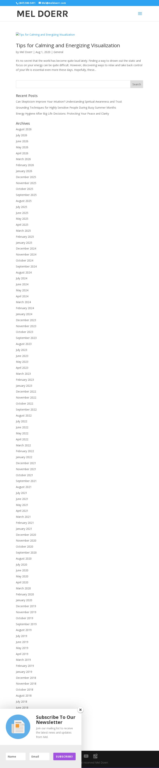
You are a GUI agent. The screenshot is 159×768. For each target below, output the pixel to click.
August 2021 (24, 487)
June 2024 (22, 284)
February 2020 (25, 594)
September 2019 (26, 624)
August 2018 (24, 695)
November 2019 (26, 612)
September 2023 (26, 338)
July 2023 (21, 350)
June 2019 (22, 642)
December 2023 (26, 320)
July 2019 (21, 636)
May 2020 (22, 576)
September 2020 (26, 552)
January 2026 (24, 171)
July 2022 (21, 421)
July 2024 (21, 278)
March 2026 (23, 159)
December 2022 (26, 391)
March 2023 (23, 373)
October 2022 (24, 403)
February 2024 (25, 308)
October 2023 (24, 332)
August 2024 (24, 272)
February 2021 (25, 523)
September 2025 (26, 195)
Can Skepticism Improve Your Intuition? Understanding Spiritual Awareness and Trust (69, 101)
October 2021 (24, 475)
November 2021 (26, 469)
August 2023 (24, 344)
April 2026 (22, 153)
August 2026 (24, 129)
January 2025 (24, 242)
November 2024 (26, 254)
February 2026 (25, 165)
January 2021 (24, 529)
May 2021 (22, 505)
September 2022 (26, 409)
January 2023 (24, 385)
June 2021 (22, 499)
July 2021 (21, 493)
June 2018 (22, 707)
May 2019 (22, 648)
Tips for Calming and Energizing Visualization (68, 45)
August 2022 (24, 415)
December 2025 (26, 177)
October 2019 (24, 618)
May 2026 (22, 147)
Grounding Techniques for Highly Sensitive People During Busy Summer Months (66, 107)
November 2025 (26, 183)
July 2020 (21, 564)
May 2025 (22, 218)
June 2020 (22, 570)
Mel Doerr (26, 52)
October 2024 (24, 260)
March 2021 (23, 517)
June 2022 (22, 427)
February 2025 (25, 236)
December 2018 (26, 678)
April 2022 (22, 439)
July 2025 (21, 207)
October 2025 (24, 189)
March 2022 (23, 445)
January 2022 (24, 457)
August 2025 (24, 201)
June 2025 (22, 213)
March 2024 (23, 302)
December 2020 (26, 535)
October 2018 (24, 689)
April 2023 (22, 367)
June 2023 (22, 356)
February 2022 (25, 451)
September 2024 (26, 266)
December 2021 (26, 463)
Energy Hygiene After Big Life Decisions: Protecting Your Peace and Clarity (62, 113)
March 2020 (23, 588)
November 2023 (26, 326)
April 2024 (22, 296)
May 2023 (22, 361)
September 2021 (26, 481)
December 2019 (26, 606)
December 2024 (26, 248)
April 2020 (22, 582)
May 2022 (22, 433)
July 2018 (21, 701)
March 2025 (23, 230)
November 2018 (26, 683)
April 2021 (22, 511)
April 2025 (22, 224)
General (58, 52)
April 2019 (22, 654)
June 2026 (22, 141)
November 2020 (26, 540)
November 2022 (26, 397)
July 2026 (21, 135)
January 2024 (24, 314)
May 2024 (22, 290)
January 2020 (24, 600)
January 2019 (24, 672)
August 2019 (24, 630)
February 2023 (25, 379)
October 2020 (24, 546)
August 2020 (24, 558)
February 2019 (25, 666)
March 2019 (23, 660)
